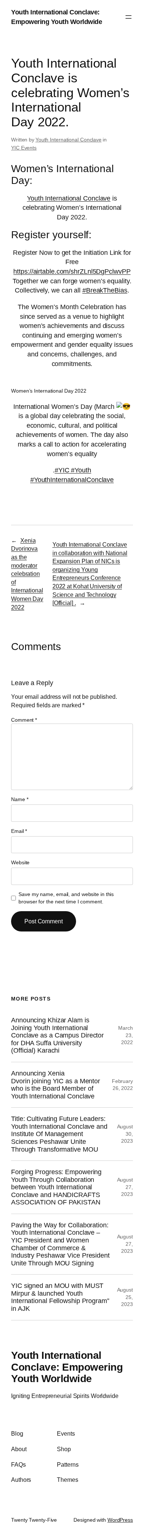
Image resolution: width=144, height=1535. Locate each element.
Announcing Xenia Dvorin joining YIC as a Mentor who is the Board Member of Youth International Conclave (55, 1085)
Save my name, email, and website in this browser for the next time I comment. (66, 898)
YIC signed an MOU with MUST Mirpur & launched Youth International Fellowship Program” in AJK (60, 1297)
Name (19, 799)
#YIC (62, 470)
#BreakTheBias (104, 290)
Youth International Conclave (68, 140)
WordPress (120, 1520)
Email (19, 831)
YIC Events (24, 148)
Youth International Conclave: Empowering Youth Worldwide (67, 1367)
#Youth (80, 470)
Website (20, 862)
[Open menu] (128, 17)
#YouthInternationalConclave (72, 479)
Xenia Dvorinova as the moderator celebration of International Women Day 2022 (27, 574)
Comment (24, 720)
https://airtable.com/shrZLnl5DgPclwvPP (71, 271)
